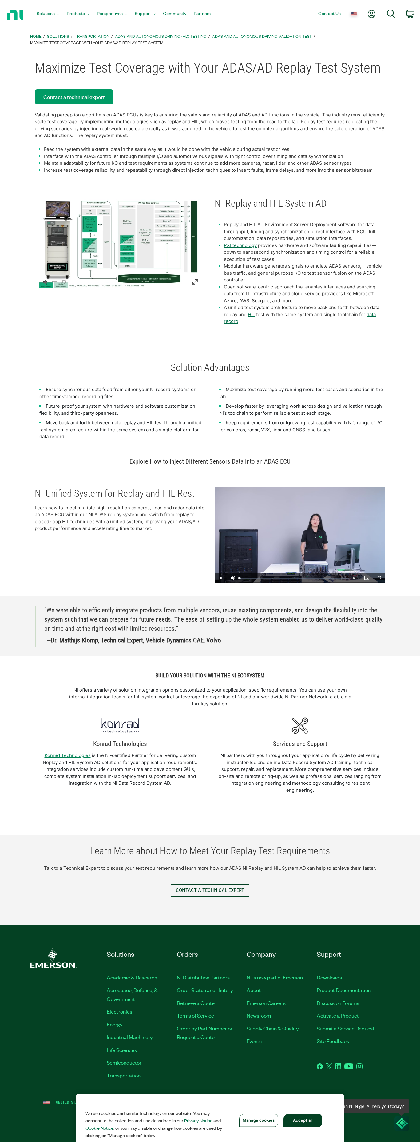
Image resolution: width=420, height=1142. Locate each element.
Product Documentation (344, 990)
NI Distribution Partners (203, 977)
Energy (115, 1024)
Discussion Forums (338, 1002)
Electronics (119, 1011)
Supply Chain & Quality (273, 1028)
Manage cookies (259, 1120)
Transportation (124, 1075)
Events (254, 1041)
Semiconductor (124, 1062)
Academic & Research (132, 977)
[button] (120, 244)
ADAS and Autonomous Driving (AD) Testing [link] (161, 36)
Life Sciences (122, 1049)
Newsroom (259, 1015)
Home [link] (36, 36)
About (254, 990)
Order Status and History (205, 990)
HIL (251, 314)
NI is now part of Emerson (275, 977)
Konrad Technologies (68, 755)
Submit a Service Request (345, 1028)
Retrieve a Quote (196, 1002)
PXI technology (240, 245)
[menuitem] (48, 15)
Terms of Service (195, 1015)
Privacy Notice (198, 1120)
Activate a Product (338, 1015)
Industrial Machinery (130, 1037)
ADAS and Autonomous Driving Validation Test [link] (262, 36)
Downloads (329, 977)
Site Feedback (333, 1041)
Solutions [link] (58, 36)
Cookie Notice (99, 1128)
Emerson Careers (266, 1002)
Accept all (302, 1120)
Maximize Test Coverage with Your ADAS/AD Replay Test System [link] (96, 42)
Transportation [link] (92, 36)
